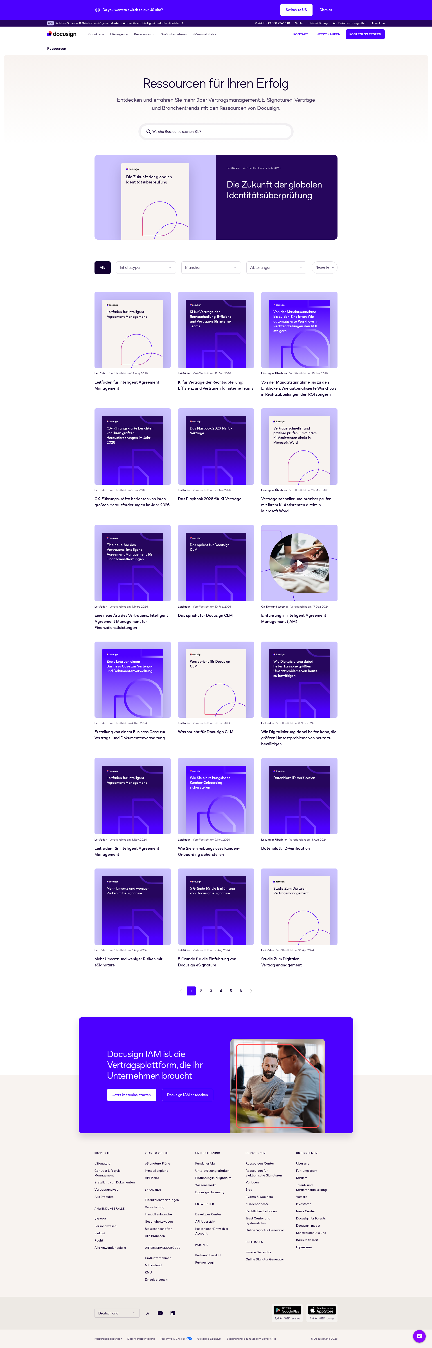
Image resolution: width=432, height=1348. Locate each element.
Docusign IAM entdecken (187, 1094)
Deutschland (108, 1313)
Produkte (94, 34)
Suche (299, 23)
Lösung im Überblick (274, 373)
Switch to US (296, 9)
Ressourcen (142, 34)
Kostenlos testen (365, 34)
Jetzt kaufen (328, 34)
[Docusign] (62, 34)
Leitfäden (233, 168)
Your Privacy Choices (173, 1339)
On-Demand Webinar (274, 606)
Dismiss (326, 9)
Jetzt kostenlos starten (131, 1094)
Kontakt (300, 34)
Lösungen (117, 34)
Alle (103, 267)
